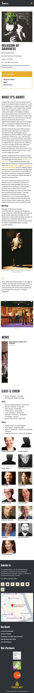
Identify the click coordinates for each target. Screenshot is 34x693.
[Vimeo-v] (22, 584)
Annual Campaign (7, 631)
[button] (31, 3)
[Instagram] (12, 584)
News (5, 82)
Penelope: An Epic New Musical (12, 636)
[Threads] (17, 584)
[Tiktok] (2, 589)
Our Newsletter (6, 642)
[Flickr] (27, 584)
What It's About (8, 79)
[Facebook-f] (2, 584)
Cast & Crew (7, 85)
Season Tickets (6, 634)
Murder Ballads (13, 165)
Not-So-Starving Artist (8, 639)
